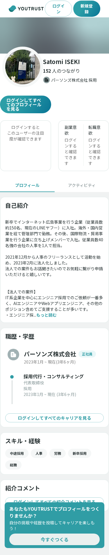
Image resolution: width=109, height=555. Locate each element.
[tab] (27, 185)
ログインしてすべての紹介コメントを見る (54, 502)
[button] (54, 35)
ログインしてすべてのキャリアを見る (54, 418)
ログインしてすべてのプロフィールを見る (23, 104)
